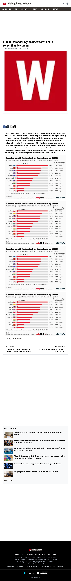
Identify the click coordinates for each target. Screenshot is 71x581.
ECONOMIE (8, 9)
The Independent (17, 338)
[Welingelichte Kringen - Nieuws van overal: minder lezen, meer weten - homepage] (17, 3)
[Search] (64, 4)
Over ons (17, 554)
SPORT (15, 9)
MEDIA (35, 9)
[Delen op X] (7, 126)
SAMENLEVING (25, 9)
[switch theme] (67, 3)
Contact (23, 554)
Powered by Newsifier (35, 577)
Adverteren (30, 554)
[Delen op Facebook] (4, 126)
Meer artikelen (8, 480)
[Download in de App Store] (42, 573)
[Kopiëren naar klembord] (14, 126)
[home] (3, 9)
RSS (49, 554)
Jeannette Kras (10, 48)
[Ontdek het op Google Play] (29, 573)
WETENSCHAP (45, 9)
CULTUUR (55, 9)
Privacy (44, 554)
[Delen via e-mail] (11, 126)
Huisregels (38, 554)
